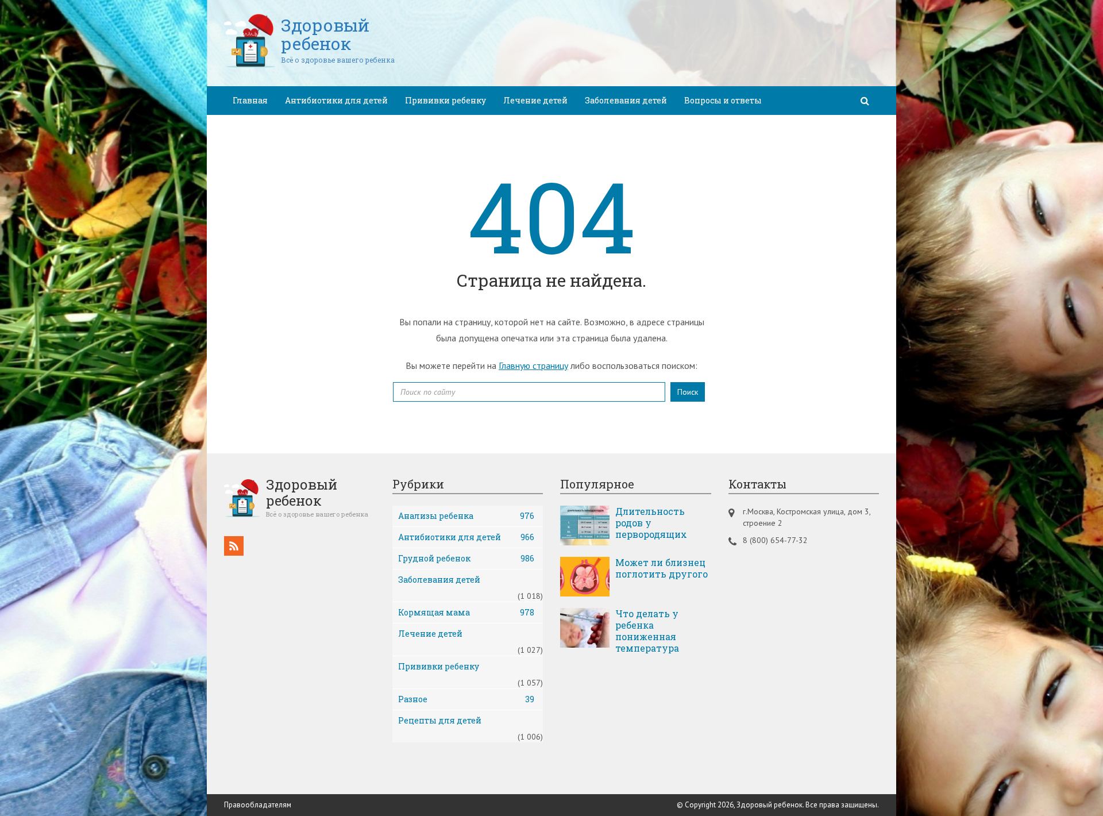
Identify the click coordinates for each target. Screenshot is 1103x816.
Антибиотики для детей (336, 100)
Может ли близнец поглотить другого (661, 568)
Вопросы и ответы (723, 100)
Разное (466, 699)
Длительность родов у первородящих (651, 523)
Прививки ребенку (445, 100)
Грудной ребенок (466, 558)
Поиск (687, 392)
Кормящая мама (466, 612)
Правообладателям (257, 805)
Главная (250, 100)
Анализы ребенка (466, 515)
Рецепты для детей (439, 720)
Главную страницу (533, 365)
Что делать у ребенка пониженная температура (647, 631)
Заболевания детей (626, 100)
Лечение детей (535, 100)
